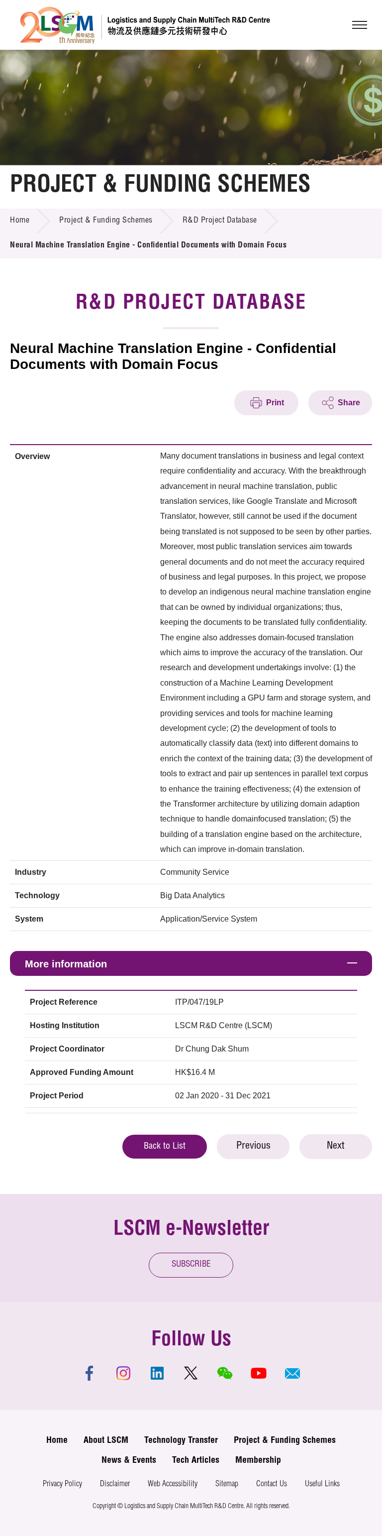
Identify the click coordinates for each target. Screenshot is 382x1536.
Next (336, 1147)
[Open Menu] (359, 24)
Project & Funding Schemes (106, 221)
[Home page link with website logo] (145, 25)
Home (19, 221)
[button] (292, 1373)
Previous (253, 1147)
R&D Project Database (220, 221)
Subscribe (191, 1265)
